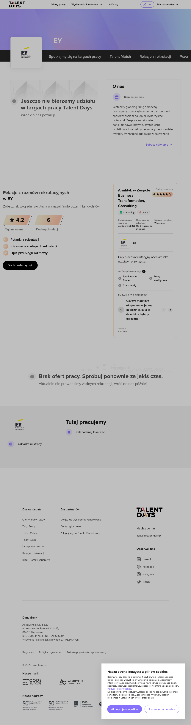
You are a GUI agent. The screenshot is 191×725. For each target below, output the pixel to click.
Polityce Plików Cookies (119, 688)
